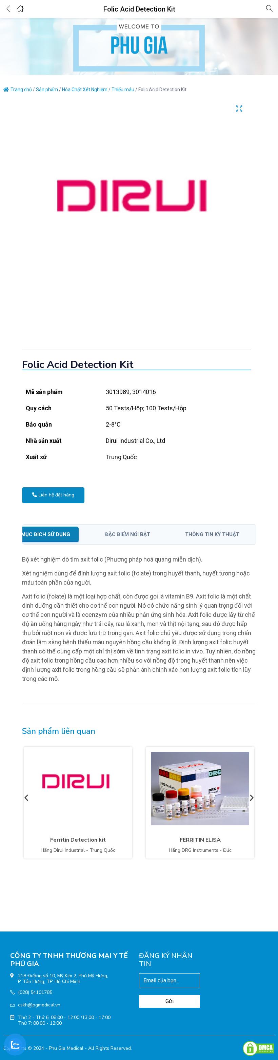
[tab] (54, 534)
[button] (26, 797)
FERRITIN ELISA (200, 840)
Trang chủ (21, 89)
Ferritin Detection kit (78, 840)
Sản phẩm (47, 89)
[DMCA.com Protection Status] (258, 1048)
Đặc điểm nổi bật (127, 534)
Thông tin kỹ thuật (212, 534)
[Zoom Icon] (239, 108)
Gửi (169, 1001)
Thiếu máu (123, 89)
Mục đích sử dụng (45, 534)
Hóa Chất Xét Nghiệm (84, 89)
